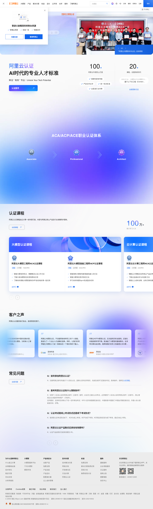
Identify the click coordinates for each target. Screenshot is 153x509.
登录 (148, 3)
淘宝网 (18, 493)
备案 (129, 3)
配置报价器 (47, 477)
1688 (64, 493)
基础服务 (103, 462)
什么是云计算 (10, 462)
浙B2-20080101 (57, 499)
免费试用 (46, 466)
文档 (124, 3)
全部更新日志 (134, 89)
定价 (48, 3)
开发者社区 (66, 470)
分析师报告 (9, 480)
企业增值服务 (105, 466)
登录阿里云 (34, 37)
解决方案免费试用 (87, 466)
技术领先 (8, 470)
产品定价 (46, 473)
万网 (90, 493)
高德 (94, 493)
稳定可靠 (8, 473)
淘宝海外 (129, 493)
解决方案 (36, 3)
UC (98, 493)
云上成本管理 (48, 480)
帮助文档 (65, 466)
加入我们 (63, 489)
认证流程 (126, 380)
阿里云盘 (137, 493)
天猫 (33, 493)
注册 (140, 3)
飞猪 (76, 493)
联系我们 (53, 489)
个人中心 (146, 9)
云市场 (54, 3)
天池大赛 (65, 473)
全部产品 (46, 462)
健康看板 (103, 477)
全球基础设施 (10, 466)
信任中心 (103, 480)
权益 (43, 3)
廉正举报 (32, 489)
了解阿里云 (74, 3)
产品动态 (46, 470)
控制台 (135, 3)
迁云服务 (103, 470)
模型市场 (27, 470)
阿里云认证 (66, 477)
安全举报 (43, 489)
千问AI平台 (26, 493)
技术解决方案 (67, 462)
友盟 (102, 493)
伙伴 (60, 3)
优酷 (106, 493)
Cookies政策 (20, 489)
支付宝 (116, 493)
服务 (66, 3)
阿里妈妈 (70, 493)
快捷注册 (14, 37)
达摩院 (122, 493)
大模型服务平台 (30, 462)
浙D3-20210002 (88, 499)
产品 (29, 3)
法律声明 (8, 489)
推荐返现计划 (86, 473)
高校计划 (84, 470)
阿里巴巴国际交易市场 (53, 493)
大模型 (23, 3)
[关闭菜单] (3, 3)
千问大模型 (28, 466)
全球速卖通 (40, 493)
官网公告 (103, 473)
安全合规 (8, 477)
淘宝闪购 (8, 496)
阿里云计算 (83, 493)
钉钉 (111, 493)
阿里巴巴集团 (10, 493)
